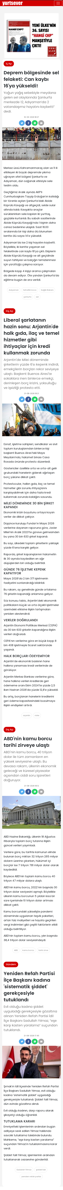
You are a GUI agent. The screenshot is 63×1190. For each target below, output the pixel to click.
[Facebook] (28, 123)
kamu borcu (28, 950)
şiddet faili (41, 1169)
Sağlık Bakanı (47, 290)
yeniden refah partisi (31, 1176)
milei (37, 715)
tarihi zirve (43, 950)
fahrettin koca (29, 290)
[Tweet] (22, 123)
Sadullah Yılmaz (24, 1169)
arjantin (26, 715)
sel (37, 296)
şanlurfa (27, 296)
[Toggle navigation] (58, 3)
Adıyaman (14, 290)
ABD (16, 950)
